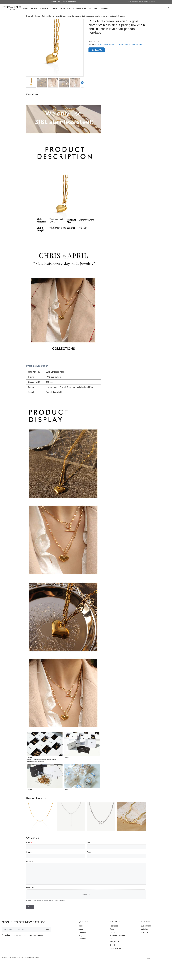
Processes (65, 8)
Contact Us (96, 50)
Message (29, 861)
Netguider (36, 957)
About (34, 8)
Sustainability (79, 8)
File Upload (30, 888)
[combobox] (89, 856)
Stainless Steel (110, 44)
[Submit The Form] (47, 929)
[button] (81, 22)
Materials (93, 8)
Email (89, 843)
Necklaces (101, 44)
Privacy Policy (23, 957)
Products (44, 8)
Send (30, 907)
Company (29, 852)
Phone (89, 852)
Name (28, 843)
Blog (54, 8)
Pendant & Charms (123, 44)
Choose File (86, 894)
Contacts (105, 8)
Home (25, 8)
